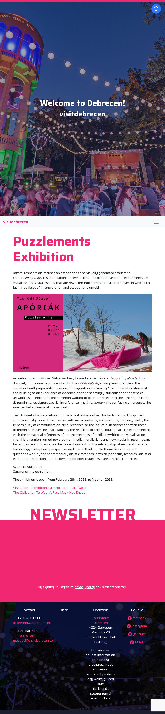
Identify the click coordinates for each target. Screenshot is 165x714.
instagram (139, 625)
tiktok (139, 642)
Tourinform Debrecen (100, 620)
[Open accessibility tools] (156, 9)
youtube (139, 633)
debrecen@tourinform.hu (32, 622)
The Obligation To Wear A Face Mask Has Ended (49, 492)
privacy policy (84, 587)
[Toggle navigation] (156, 222)
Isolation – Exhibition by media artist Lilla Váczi (50, 487)
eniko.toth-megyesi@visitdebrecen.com (34, 638)
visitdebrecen (15, 222)
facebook (139, 617)
